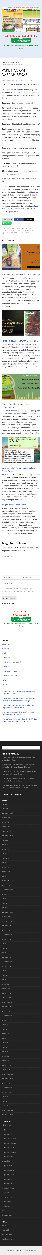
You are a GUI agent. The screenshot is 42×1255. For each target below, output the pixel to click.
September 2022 (7, 890)
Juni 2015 (5, 1101)
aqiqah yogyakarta (8, 1183)
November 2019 (7, 926)
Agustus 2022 (6, 894)
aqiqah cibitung (7, 1156)
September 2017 (7, 1016)
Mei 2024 (5, 845)
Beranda (4, 62)
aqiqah (4, 1130)
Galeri (4, 653)
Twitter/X (30, 219)
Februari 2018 (6, 993)
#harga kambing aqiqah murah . (21, 228)
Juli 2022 (5, 899)
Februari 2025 (6, 827)
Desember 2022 (7, 881)
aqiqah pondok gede (9, 1175)
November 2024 (7, 835)
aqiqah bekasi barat (9, 1138)
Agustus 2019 (6, 939)
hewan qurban (7, 1197)
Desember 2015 (7, 1074)
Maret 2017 (6, 1033)
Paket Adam (6, 657)
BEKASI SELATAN (8, 1188)
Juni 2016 (5, 1047)
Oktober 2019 (6, 930)
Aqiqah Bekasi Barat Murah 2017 (16, 505)
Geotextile (5, 1192)
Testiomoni (5, 684)
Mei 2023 (5, 863)
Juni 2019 (5, 948)
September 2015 (7, 1088)
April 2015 (5, 1106)
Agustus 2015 (6, 1092)
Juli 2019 (5, 944)
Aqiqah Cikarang (7, 1161)
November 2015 (7, 1079)
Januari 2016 (6, 1070)
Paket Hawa (6, 666)
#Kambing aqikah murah (12, 230)
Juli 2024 (5, 840)
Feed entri (5, 1230)
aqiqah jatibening (8, 1170)
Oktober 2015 (6, 1083)
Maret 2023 (6, 871)
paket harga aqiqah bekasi (11, 662)
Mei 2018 (5, 980)
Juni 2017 (5, 1029)
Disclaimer (5, 648)
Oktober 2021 (6, 916)
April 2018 (5, 984)
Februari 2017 (6, 1038)
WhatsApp (7, 223)
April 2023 (5, 867)
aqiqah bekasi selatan (9, 1143)
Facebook (19, 219)
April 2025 (5, 822)
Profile (4, 680)
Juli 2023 (5, 854)
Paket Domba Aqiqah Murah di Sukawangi (21, 274)
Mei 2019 (5, 952)
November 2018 (7, 957)
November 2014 (7, 1115)
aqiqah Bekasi (19, 95)
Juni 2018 (5, 975)
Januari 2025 (6, 831)
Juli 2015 (5, 1097)
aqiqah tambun (7, 1179)
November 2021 (7, 912)
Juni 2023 (5, 858)
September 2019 (7, 935)
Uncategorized (7, 1215)
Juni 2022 (5, 903)
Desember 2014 (7, 1110)
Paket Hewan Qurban (9, 671)
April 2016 (5, 1056)
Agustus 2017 (6, 1020)
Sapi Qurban (6, 1206)
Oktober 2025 (7, 818)
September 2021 (7, 921)
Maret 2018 (6, 989)
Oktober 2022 (6, 885)
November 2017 (7, 1007)
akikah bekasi (6, 1125)
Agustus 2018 (6, 966)
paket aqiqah (6, 1201)
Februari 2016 (6, 1065)
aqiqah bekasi (14, 62)
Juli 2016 (5, 1043)
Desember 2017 (7, 1002)
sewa (3, 1211)
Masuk (4, 1225)
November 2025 (7, 813)
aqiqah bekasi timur (9, 1147)
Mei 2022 (5, 908)
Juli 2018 (5, 971)
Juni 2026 (5, 809)
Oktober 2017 (6, 1011)
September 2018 (7, 962)
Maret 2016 (6, 1061)
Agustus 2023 (6, 849)
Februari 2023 (6, 876)
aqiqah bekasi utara (9, 1152)
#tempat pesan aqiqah (19, 233)
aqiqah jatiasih (7, 1165)
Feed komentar (7, 1234)
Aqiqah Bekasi (13, 212)
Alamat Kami (6, 644)
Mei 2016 (5, 1052)
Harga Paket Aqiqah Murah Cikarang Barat (21, 341)
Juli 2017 (5, 1025)
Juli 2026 (5, 804)
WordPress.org (7, 1239)
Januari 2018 (6, 997)
